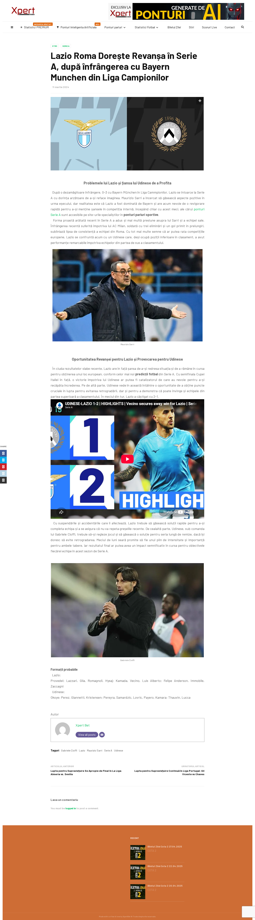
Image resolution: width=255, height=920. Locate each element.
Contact (230, 27)
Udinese (118, 750)
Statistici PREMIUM (36, 26)
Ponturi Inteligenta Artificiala (78, 26)
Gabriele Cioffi (69, 750)
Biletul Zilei (174, 27)
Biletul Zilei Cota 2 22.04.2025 (165, 866)
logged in (70, 808)
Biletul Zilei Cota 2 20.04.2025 (165, 885)
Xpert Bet (83, 725)
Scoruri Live (209, 27)
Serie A (65, 46)
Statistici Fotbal (145, 27)
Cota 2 (151, 850)
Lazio (82, 750)
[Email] (102, 734)
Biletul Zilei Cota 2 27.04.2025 (164, 846)
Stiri (191, 27)
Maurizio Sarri (94, 750)
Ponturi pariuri (113, 27)
